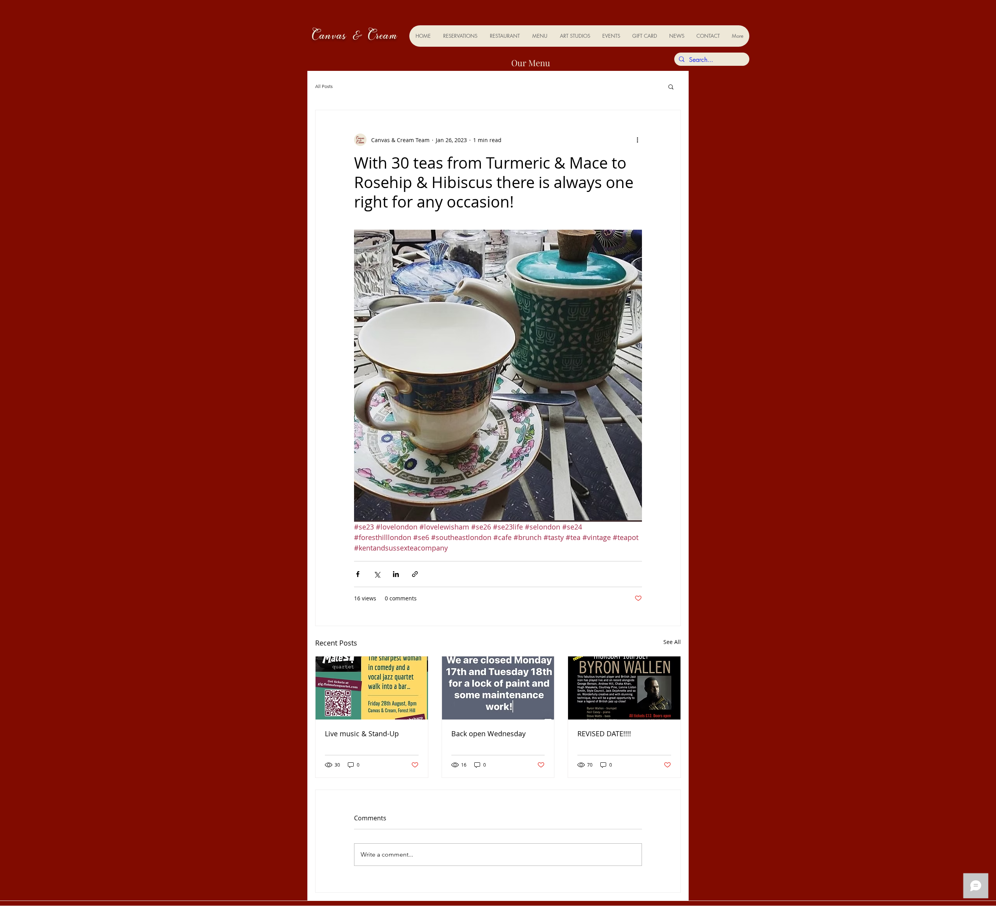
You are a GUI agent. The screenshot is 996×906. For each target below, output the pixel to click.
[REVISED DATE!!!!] (624, 688)
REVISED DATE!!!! (604, 733)
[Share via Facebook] (357, 574)
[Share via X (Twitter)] (377, 574)
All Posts (324, 86)
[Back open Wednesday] (498, 688)
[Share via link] (415, 574)
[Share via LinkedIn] (396, 574)
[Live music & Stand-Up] (372, 688)
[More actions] (637, 139)
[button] (671, 86)
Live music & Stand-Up (362, 733)
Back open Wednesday (488, 733)
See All (672, 642)
